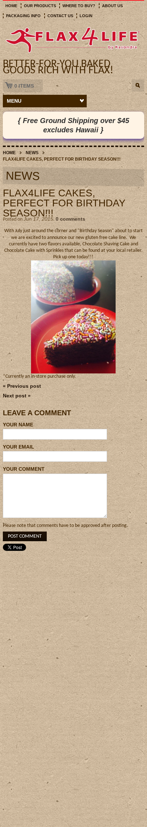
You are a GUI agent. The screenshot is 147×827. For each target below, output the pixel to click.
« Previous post (22, 386)
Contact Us (60, 16)
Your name (18, 424)
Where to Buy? (78, 6)
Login (86, 16)
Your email (18, 447)
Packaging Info (23, 16)
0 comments (70, 219)
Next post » (17, 395)
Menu (14, 101)
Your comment (24, 469)
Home (11, 6)
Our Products (40, 6)
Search (138, 85)
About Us (112, 6)
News (32, 152)
